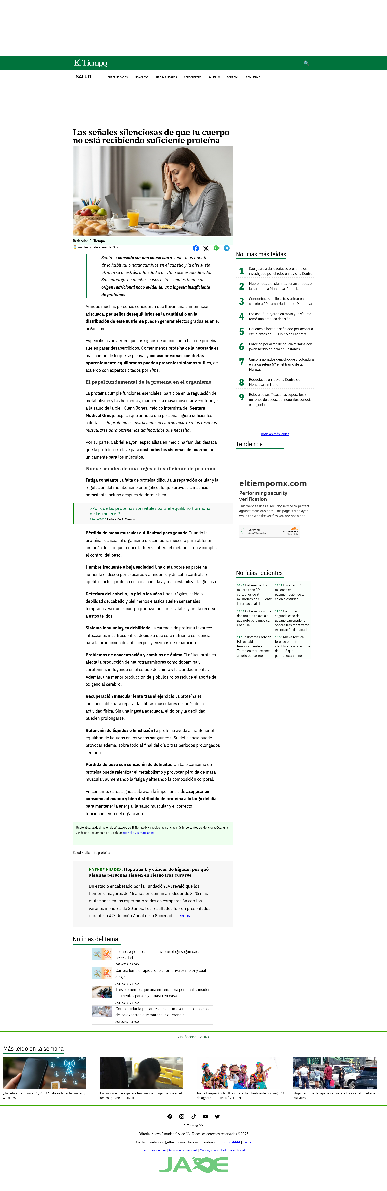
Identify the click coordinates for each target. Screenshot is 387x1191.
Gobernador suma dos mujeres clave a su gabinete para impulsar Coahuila (254, 618)
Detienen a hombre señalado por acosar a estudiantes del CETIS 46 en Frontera (281, 331)
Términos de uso (154, 1150)
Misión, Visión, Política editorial (222, 1150)
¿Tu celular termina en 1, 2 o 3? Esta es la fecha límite (42, 1095)
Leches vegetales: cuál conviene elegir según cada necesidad (157, 954)
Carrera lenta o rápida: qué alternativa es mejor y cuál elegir (160, 973)
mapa (247, 1142)
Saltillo (214, 77)
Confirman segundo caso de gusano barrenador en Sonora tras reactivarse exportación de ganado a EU (292, 621)
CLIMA (205, 1037)
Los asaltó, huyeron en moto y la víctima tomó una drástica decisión (280, 316)
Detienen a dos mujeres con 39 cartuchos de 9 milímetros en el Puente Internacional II (254, 594)
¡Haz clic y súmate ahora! (139, 833)
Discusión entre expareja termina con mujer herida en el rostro (141, 1095)
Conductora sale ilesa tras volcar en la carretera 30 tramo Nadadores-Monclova (280, 301)
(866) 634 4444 (228, 1142)
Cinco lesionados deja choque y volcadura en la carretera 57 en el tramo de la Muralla (281, 364)
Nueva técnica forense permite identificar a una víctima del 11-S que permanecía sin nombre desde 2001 (292, 647)
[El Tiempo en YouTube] (208, 1117)
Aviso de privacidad (183, 1150)
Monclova (141, 77)
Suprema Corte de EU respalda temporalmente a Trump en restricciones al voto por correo (254, 646)
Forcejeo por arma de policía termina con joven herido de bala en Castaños (280, 346)
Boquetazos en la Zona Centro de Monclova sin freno (274, 382)
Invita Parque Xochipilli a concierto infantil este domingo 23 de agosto (240, 1095)
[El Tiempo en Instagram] (184, 1117)
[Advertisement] (193, 28)
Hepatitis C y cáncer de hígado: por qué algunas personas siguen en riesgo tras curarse (149, 872)
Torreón (233, 77)
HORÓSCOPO (187, 1037)
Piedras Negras (166, 77)
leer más (185, 915)
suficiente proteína (96, 852)
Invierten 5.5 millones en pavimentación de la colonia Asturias (289, 592)
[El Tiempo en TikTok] (196, 1117)
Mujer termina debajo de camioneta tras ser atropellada (334, 1095)
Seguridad (253, 77)
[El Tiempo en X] (217, 1117)
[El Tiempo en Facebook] (173, 1117)
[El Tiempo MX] (90, 66)
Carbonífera (192, 77)
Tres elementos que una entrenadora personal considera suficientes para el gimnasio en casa (163, 993)
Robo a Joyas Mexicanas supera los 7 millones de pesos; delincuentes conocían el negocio (281, 399)
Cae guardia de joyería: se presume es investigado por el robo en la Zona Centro (281, 271)
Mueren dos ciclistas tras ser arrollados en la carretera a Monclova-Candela (281, 286)
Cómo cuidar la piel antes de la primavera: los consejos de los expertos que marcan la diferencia (162, 1012)
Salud (83, 76)
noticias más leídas (275, 434)
